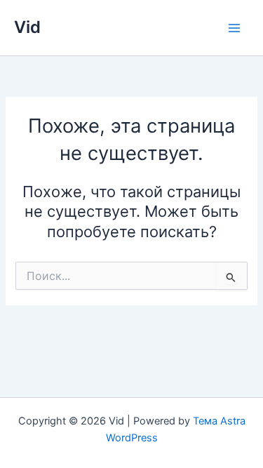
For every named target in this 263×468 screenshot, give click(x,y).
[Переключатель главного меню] (234, 28)
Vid (27, 27)
